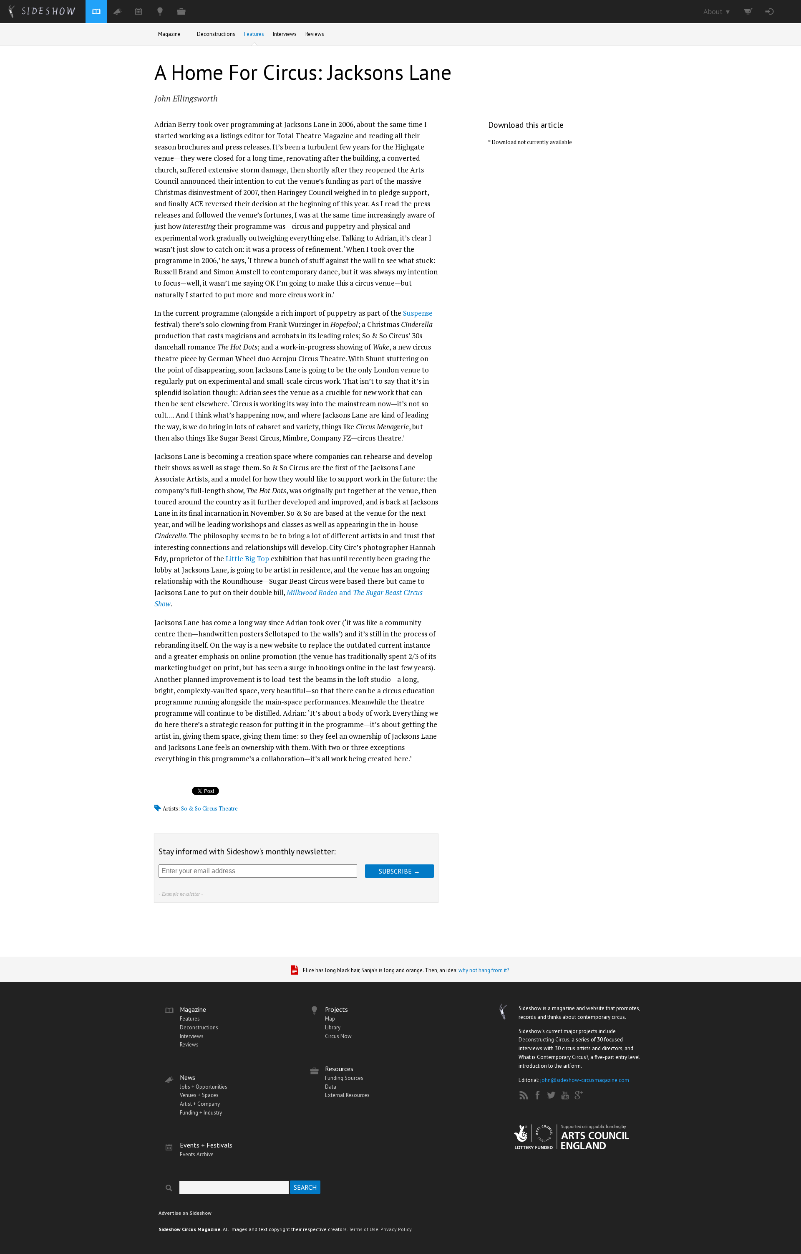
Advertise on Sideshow (185, 1213)
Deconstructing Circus (544, 1039)
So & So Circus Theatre (209, 808)
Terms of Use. (364, 1229)
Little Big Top (247, 558)
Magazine (169, 34)
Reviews (314, 34)
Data (330, 1086)
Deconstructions (216, 34)
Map (330, 1018)
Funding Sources (344, 1078)
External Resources (347, 1095)
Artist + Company (200, 1103)
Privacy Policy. (396, 1229)
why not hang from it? (483, 970)
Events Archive (197, 1154)
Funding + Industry (201, 1112)
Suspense (418, 313)
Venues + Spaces (199, 1095)
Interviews (285, 34)
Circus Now (338, 1036)
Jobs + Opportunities (203, 1086)
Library (332, 1027)
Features (254, 34)
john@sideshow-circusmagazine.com (584, 1080)
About (717, 11)
